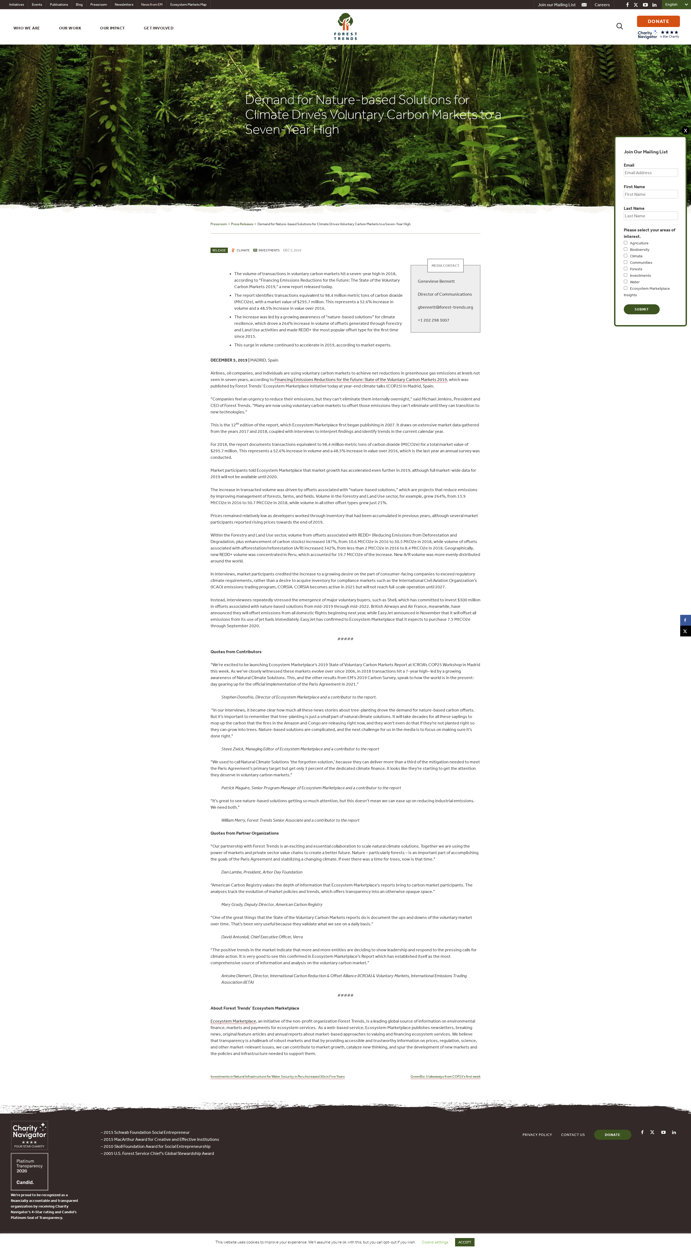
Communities (641, 262)
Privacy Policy (537, 1134)
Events (37, 4)
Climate (636, 256)
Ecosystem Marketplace (233, 1021)
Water (635, 281)
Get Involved (159, 28)
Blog (79, 4)
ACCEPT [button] (464, 1242)
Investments (640, 275)
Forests (636, 269)
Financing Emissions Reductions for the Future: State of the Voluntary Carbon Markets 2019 (361, 379)
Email (629, 165)
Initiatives (16, 4)
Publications (59, 4)
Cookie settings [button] (435, 1242)
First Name (634, 186)
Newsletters (124, 4)
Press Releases (242, 224)
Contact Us (573, 1134)
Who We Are (26, 28)
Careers (602, 4)
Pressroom (98, 4)
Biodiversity (639, 249)
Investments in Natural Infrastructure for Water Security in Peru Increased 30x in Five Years (278, 1076)
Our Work (70, 28)
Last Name (634, 208)
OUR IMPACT (112, 28)
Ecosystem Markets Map (188, 4)
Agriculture (639, 243)
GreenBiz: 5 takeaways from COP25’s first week (445, 1076)
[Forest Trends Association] (29, 1189)
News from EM (151, 4)
